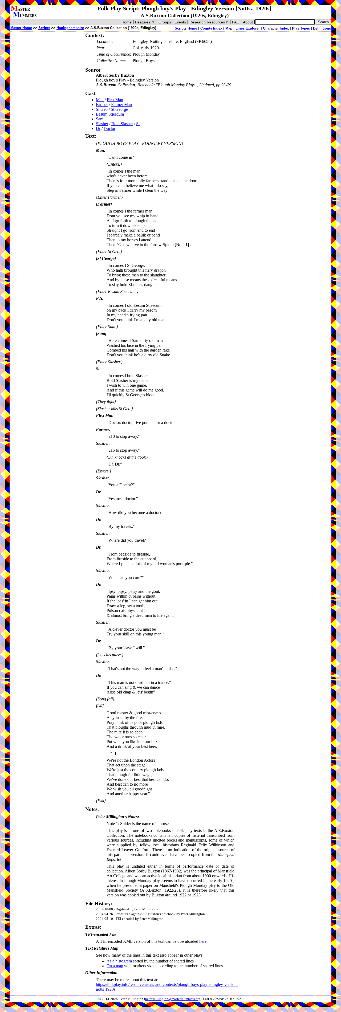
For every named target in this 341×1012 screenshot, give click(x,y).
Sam (99, 119)
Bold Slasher (122, 123)
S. (138, 123)
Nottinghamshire (70, 28)
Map (228, 28)
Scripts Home (186, 28)
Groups (165, 22)
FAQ (235, 22)
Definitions (322, 28)
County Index (211, 28)
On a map (115, 966)
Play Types (301, 28)
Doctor (109, 128)
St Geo (102, 109)
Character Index (276, 28)
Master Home (21, 28)
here (202, 941)
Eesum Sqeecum (110, 114)
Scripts (44, 28)
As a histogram (119, 961)
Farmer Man (121, 104)
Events (180, 22)
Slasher (102, 123)
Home (126, 22)
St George (119, 109)
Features (145, 22)
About (248, 22)
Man (100, 99)
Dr (98, 128)
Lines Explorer (248, 28)
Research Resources (209, 22)
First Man (115, 99)
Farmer (102, 104)
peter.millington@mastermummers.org (172, 999)
